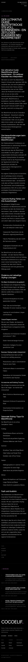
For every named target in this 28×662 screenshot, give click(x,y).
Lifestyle (11, 648)
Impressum (19, 642)
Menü (25, 5)
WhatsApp (3, 555)
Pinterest (3, 548)
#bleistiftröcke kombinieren (8, 59)
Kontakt (3, 648)
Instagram (3, 635)
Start (2, 642)
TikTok (15, 635)
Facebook (3, 550)
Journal (3, 645)
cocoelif (3, 2)
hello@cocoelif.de (22, 2)
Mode (10, 645)
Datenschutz (20, 645)
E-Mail (2, 557)
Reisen (10, 642)
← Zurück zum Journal (6, 11)
